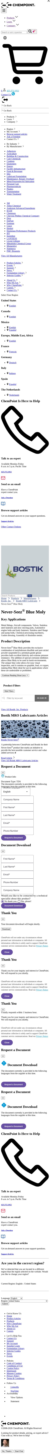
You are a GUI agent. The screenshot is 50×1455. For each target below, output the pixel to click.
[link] (13, 1387)
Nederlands (14, 395)
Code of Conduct (14, 1363)
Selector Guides (14, 1351)
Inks (8, 174)
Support (10, 1341)
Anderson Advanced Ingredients (21, 208)
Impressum (11, 1371)
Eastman (10, 223)
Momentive (12, 246)
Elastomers (11, 164)
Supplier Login (13, 1346)
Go (29, 596)
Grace (9, 226)
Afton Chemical (14, 206)
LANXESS (12, 238)
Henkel (10, 228)
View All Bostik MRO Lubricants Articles (19, 760)
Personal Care (13, 184)
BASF (9, 211)
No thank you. (10, 901)
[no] (2, 901)
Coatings (10, 161)
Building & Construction (17, 156)
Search (42, 698)
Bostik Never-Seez (10, 740)
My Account (12, 1343)
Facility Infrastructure (16, 169)
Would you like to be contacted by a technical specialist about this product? (24, 897)
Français (13, 351)
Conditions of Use (15, 1366)
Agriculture (12, 154)
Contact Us (12, 1338)
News (9, 1353)
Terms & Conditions (15, 1378)
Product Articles (14, 1318)
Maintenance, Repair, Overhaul (20, 179)
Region (4, 1301)
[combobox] (17, 698)
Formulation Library (15, 1348)
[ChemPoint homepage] (4, 7)
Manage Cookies (14, 1373)
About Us (11, 1328)
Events (10, 1356)
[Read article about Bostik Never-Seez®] (25, 729)
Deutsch (12, 362)
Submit (5, 1304)
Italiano (12, 373)
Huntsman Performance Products (21, 231)
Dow (9, 218)
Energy (10, 166)
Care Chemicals (14, 159)
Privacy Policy (13, 1376)
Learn (9, 22)
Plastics (10, 189)
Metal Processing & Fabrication (20, 181)
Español (12, 330)
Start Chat (19, 1451)
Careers (10, 1331)
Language (5, 1298)
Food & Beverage (14, 171)
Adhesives (11, 151)
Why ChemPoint (14, 1323)
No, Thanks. (7, 1451)
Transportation (13, 191)
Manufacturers (30, 598)
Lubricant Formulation (16, 176)
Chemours (11, 213)
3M (8, 203)
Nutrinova (11, 248)
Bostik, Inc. (6, 601)
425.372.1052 (13, 91)
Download (6, 929)
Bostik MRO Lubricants (26, 601)
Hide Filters (9, 691)
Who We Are (12, 1326)
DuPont (10, 221)
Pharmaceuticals (14, 186)
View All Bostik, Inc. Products (14, 709)
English (12, 306)
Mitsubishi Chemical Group (19, 243)
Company (11, 25)
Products (11, 18)
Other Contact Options (11, 527)
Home (4, 598)
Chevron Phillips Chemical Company (23, 216)
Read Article (7, 758)
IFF (8, 233)
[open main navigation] (4, 10)
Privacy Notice (42, 946)
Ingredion (11, 236)
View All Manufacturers (11, 256)
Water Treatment (14, 194)
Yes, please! (26, 901)
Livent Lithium (13, 241)
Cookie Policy (13, 1368)
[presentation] (15, 1397)
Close (6, 952)
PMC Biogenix (13, 251)
